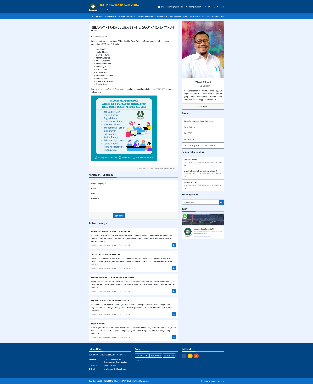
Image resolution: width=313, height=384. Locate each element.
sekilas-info (169, 356)
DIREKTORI (161, 16)
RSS (208, 7)
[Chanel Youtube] (203, 232)
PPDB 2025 (194, 16)
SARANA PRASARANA (146, 16)
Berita (139, 360)
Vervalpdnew (190, 127)
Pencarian (220, 7)
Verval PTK (189, 139)
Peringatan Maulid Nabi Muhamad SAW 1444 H (112, 277)
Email (94, 188)
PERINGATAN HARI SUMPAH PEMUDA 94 (110, 231)
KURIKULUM (109, 16)
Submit (120, 215)
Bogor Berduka (98, 323)
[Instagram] (191, 356)
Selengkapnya (202, 106)
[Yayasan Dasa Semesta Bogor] (203, 219)
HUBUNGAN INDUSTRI (127, 16)
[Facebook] (185, 356)
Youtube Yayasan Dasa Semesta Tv (199, 145)
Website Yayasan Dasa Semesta (198, 121)
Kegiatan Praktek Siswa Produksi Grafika (110, 300)
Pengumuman (141, 356)
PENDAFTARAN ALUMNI (178, 16)
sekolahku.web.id (217, 381)
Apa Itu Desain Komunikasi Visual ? (107, 254)
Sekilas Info (156, 356)
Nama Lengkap (98, 183)
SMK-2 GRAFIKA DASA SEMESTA (121, 381)
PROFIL (98, 16)
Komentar (96, 198)
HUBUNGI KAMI (218, 16)
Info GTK (188, 133)
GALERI (205, 16)
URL (93, 193)
